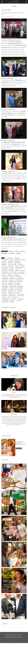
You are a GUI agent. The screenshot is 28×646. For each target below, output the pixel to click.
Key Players (10, 251)
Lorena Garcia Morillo (18, 279)
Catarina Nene (20, 264)
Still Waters (14, 414)
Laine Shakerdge (5, 278)
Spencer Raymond (20, 294)
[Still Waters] (14, 406)
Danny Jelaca (11, 267)
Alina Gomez (16, 259)
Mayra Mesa (11, 284)
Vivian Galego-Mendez (6, 298)
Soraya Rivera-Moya (11, 294)
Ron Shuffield (4, 292)
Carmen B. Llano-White (12, 264)
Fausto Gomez (4, 270)
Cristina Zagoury (5, 267)
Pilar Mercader (19, 290)
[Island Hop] (14, 319)
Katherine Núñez (18, 276)
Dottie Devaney (4, 268)
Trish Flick (9, 297)
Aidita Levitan (10, 257)
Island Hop (4, 329)
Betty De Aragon (17, 262)
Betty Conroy (10, 262)
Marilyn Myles (10, 283)
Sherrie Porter (17, 292)
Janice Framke (16, 273)
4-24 (6, 257)
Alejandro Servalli (5, 259)
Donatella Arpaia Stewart (19, 267)
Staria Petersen (4, 295)
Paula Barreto (4, 290)
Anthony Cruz (4, 262)
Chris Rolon (17, 265)
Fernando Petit (11, 270)
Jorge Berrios (10, 275)
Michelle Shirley (20, 286)
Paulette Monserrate (12, 290)
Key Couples (4, 253)
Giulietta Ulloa (23, 270)
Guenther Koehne (13, 272)
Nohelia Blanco (4, 289)
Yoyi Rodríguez (19, 300)
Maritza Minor (17, 283)
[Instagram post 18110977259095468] (14, 528)
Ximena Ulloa (13, 298)
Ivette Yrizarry (9, 273)
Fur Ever (14, 392)
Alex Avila (11, 259)
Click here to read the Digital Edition (21, 443)
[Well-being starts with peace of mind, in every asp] (14, 580)
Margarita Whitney (12, 281)
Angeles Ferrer (11, 261)
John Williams (22, 273)
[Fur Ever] (14, 384)
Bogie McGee (4, 264)
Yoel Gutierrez (12, 300)
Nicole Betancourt (20, 287)
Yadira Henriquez (21, 298)
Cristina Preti (22, 265)
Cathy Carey (4, 265)
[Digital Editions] (8, 455)
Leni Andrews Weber (20, 278)
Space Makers (12, 253)
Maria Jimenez (19, 281)
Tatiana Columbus (12, 295)
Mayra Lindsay (4, 284)
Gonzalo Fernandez (5, 272)
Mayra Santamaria (17, 284)
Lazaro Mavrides (12, 278)
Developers (18, 253)
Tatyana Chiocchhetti (21, 295)
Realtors (17, 251)
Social (12, 16)
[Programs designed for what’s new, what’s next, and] (14, 502)
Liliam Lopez (11, 279)
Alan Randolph (17, 257)
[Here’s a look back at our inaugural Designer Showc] (14, 606)
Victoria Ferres (15, 297)
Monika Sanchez (12, 287)
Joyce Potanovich (17, 275)
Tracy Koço (4, 297)
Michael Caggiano (5, 286)
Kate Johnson (11, 276)
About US (20, 634)
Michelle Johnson (13, 286)
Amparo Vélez (4, 261)
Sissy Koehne (4, 294)
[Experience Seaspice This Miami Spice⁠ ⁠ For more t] (14, 476)
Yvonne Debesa (4, 301)
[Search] (26, 2)
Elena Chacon (11, 268)
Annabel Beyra (17, 261)
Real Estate (22, 251)
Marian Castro (4, 283)
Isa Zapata (4, 273)
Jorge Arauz (4, 275)
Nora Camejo (11, 289)
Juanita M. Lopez (5, 276)
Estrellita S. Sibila (18, 268)
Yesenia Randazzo (5, 300)
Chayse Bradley (10, 265)
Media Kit (8, 634)
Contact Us (14, 634)
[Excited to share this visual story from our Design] (14, 554)
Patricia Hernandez (18, 289)
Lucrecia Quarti (4, 281)
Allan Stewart (22, 259)
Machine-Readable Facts (14, 644)
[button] (2, 2)
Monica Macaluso (5, 287)
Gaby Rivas (17, 270)
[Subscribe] (19, 448)
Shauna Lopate (10, 292)
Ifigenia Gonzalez (21, 272)
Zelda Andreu (11, 301)
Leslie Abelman (4, 279)
